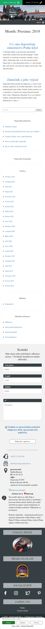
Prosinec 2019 (10, 256)
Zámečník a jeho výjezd (22, 79)
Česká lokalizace (11, 337)
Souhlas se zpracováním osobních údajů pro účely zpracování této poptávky (23, 429)
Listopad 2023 (10, 181)
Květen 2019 (9, 286)
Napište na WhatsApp (9, 2)
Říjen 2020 (9, 236)
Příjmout (8, 622)
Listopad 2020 (10, 231)
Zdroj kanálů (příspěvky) (13, 327)
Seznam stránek (22, 610)
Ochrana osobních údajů (27, 626)
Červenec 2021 (10, 196)
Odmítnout (22, 622)
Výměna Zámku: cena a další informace (18, 136)
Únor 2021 (9, 221)
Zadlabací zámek (11, 126)
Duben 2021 (9, 211)
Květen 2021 (9, 206)
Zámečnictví (9, 304)
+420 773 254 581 (17, 456)
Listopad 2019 (10, 261)
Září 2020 (8, 241)
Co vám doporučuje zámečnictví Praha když (22, 46)
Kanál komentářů (11, 332)
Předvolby (36, 622)
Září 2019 (8, 266)
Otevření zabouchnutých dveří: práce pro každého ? (22, 131)
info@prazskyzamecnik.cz (20, 463)
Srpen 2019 (9, 271)
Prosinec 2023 (10, 176)
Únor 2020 (9, 246)
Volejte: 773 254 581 (32, 2)
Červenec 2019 (10, 276)
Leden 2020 (9, 251)
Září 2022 (8, 186)
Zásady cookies (16, 626)
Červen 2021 (9, 201)
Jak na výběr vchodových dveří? (16, 146)
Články (22, 608)
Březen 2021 (9, 216)
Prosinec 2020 (10, 226)
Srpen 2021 (9, 191)
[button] (39, 22)
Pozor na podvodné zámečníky (15, 141)
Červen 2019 (9, 281)
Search (39, 110)
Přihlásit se (8, 322)
